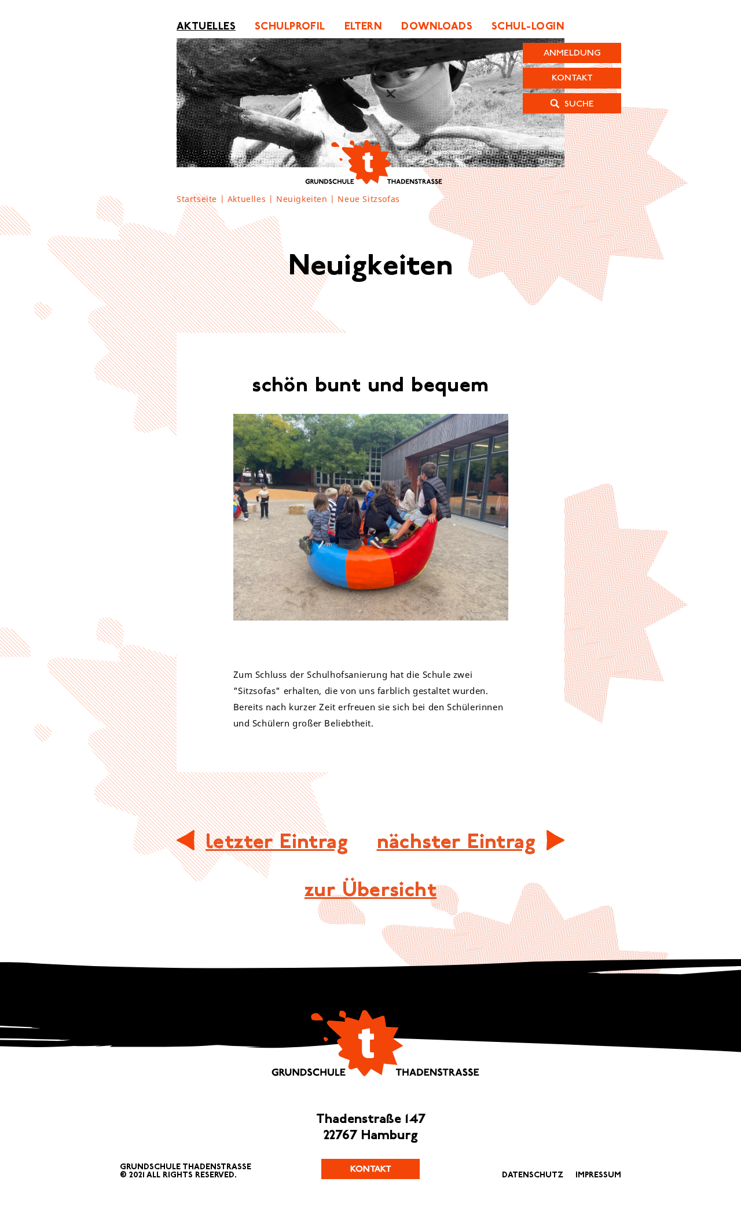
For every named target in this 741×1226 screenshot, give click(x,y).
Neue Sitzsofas (368, 199)
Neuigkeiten (302, 199)
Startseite (197, 199)
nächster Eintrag (456, 841)
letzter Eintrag (277, 841)
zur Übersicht (370, 889)
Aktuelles (247, 199)
